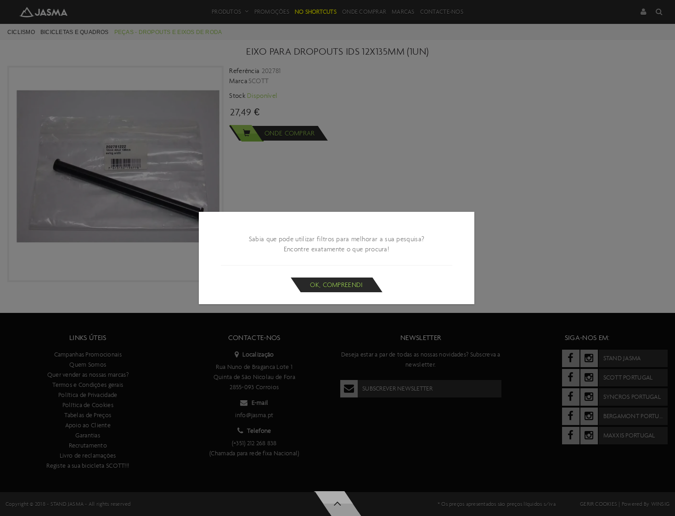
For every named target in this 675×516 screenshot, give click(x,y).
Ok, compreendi (336, 285)
